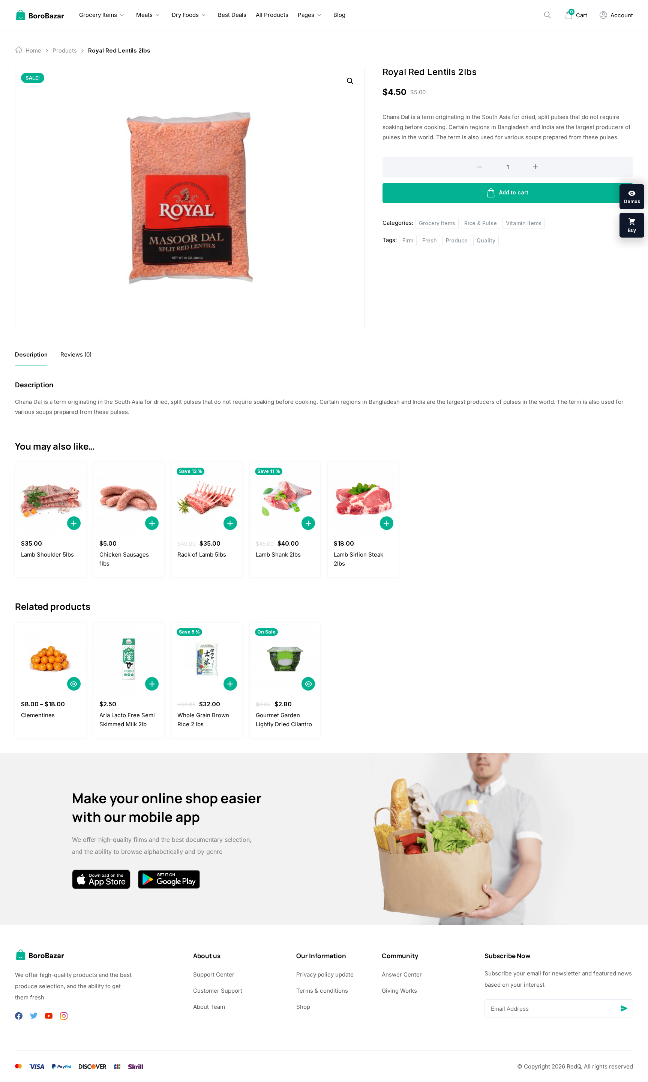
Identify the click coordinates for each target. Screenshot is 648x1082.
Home (33, 50)
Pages (306, 14)
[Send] (624, 1008)
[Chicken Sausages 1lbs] (128, 498)
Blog (339, 14)
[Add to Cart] (74, 523)
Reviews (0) (76, 354)
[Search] (547, 15)
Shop (303, 1006)
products (64, 50)
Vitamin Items (524, 223)
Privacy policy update (325, 974)
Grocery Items (98, 14)
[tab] (31, 354)
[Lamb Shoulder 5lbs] (50, 498)
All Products (272, 14)
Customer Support (217, 990)
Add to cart (513, 192)
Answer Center (402, 974)
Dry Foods (185, 14)
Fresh (429, 240)
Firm (407, 240)
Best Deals (232, 14)
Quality (486, 240)
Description (31, 354)
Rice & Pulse (480, 223)
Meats (144, 14)
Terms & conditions (322, 990)
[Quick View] (74, 684)
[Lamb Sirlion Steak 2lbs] (363, 498)
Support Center (213, 974)
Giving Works (399, 990)
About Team (209, 1006)
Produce (457, 240)
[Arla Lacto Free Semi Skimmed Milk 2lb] (128, 659)
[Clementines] (50, 659)
